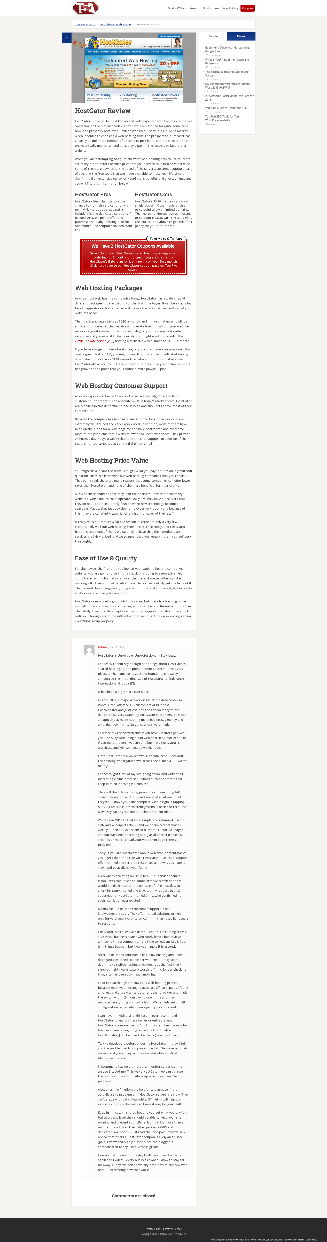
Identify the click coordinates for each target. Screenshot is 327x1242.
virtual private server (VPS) (94, 341)
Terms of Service (172, 1228)
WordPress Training (226, 8)
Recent (241, 36)
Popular (213, 36)
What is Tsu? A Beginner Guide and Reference (227, 61)
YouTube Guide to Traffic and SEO (226, 108)
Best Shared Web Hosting (116, 24)
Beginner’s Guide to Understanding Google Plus (227, 49)
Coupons (247, 8)
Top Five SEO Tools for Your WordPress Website (222, 118)
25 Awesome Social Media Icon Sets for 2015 (229, 97)
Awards (194, 8)
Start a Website (177, 8)
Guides (207, 8)
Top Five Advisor (85, 24)
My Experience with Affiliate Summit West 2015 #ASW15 (227, 85)
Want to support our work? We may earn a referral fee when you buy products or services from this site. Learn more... (264, 1240)
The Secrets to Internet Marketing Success (227, 73)
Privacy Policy (152, 1228)
